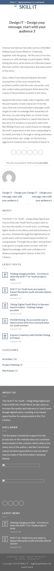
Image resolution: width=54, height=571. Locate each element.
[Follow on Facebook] (5, 503)
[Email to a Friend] (29, 152)
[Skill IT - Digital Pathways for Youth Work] (27, 9)
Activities (7, 359)
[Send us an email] (21, 503)
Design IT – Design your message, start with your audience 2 (14, 196)
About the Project (36, 557)
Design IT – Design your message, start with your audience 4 (39, 196)
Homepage (12, 557)
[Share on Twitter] (24, 152)
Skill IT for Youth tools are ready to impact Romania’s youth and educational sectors (30, 292)
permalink (43, 163)
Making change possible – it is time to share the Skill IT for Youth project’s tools (29, 276)
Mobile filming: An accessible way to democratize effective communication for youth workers (29, 322)
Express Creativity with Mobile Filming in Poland (30, 336)
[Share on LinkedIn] (40, 152)
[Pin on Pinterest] (35, 152)
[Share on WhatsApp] (13, 152)
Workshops (8, 370)
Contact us (33, 559)
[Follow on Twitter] (15, 503)
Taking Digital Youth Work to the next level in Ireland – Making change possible (29, 307)
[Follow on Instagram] (10, 503)
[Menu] (4, 9)
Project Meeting (10, 364)
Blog (22, 557)
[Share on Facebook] (18, 152)
